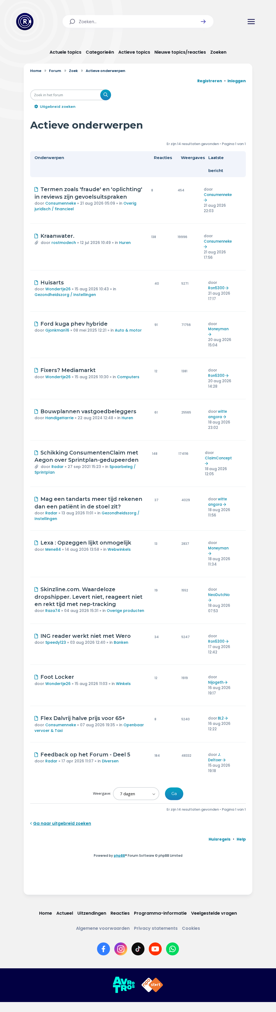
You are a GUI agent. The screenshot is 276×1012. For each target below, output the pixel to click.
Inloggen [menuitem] (236, 81)
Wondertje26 (58, 289)
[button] (203, 21)
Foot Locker (57, 677)
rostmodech (63, 242)
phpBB (119, 855)
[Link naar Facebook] (103, 948)
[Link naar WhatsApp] (172, 948)
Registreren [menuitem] (209, 81)
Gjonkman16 (57, 330)
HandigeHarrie (59, 418)
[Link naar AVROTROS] (124, 985)
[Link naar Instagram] (120, 948)
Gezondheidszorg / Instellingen (65, 294)
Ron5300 (216, 288)
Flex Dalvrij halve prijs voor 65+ (82, 718)
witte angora (217, 414)
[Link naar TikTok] (138, 948)
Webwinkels (119, 549)
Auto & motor (128, 330)
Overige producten (125, 610)
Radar (57, 466)
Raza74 (52, 610)
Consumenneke (60, 203)
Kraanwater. (57, 236)
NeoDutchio (219, 594)
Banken (121, 642)
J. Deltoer (215, 757)
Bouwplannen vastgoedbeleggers (88, 411)
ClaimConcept (218, 458)
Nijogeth (215, 682)
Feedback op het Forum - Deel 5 (85, 754)
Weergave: (102, 793)
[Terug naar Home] (24, 21)
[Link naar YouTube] (155, 948)
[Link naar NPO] (152, 985)
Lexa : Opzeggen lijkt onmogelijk (85, 542)
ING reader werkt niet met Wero (85, 636)
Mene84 (53, 549)
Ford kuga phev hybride (74, 324)
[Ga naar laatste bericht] (206, 200)
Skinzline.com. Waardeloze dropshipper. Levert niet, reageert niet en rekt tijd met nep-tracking (88, 596)
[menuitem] (219, 839)
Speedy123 (55, 642)
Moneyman (218, 329)
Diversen (110, 761)
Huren (125, 242)
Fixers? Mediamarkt (68, 370)
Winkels (123, 683)
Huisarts (52, 282)
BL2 (221, 718)
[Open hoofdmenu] (251, 21)
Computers (128, 377)
